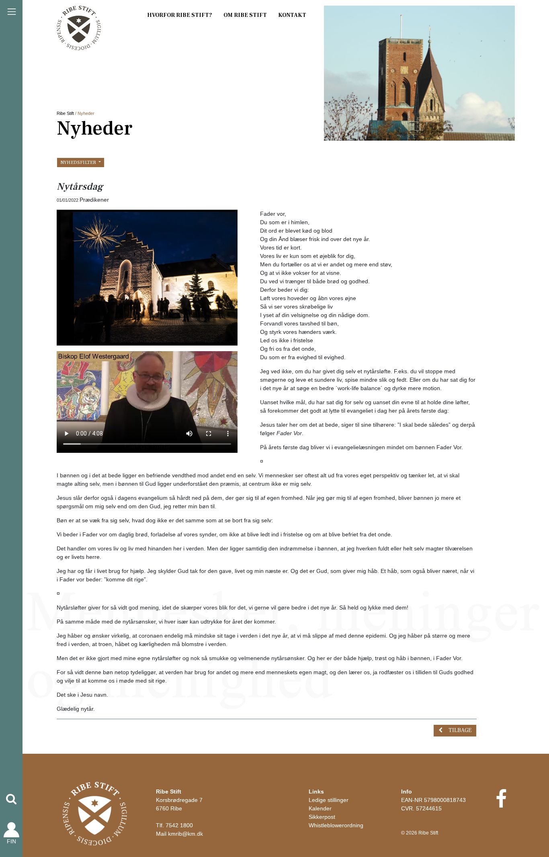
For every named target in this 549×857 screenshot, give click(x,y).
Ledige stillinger (328, 800)
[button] (11, 799)
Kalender (320, 808)
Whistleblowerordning (336, 825)
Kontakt (292, 15)
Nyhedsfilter (78, 162)
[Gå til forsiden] (95, 813)
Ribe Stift (65, 113)
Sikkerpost (322, 817)
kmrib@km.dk (185, 833)
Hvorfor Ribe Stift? (179, 15)
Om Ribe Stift (245, 15)
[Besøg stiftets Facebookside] (501, 804)
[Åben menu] (11, 11)
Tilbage (460, 730)
